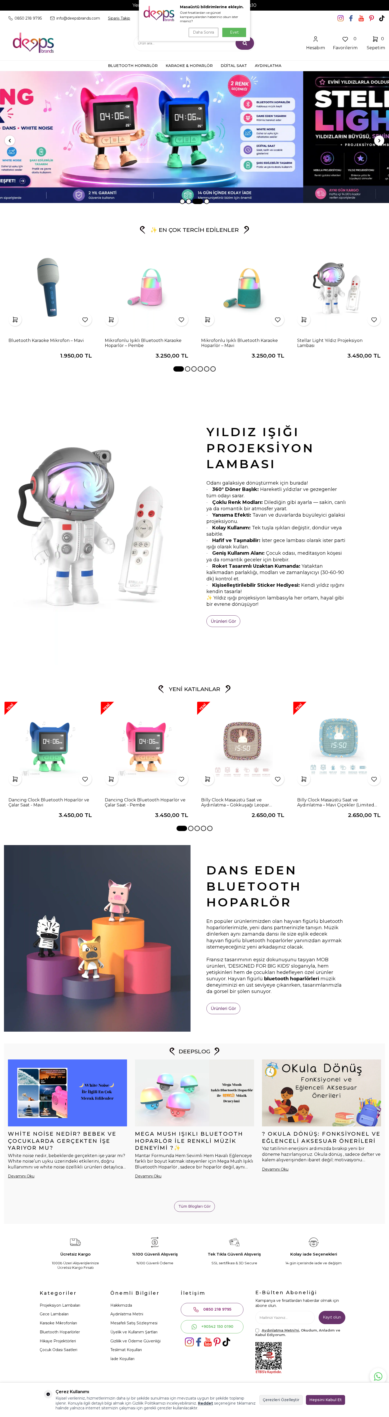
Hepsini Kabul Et (325, 1399)
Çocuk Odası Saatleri (58, 1349)
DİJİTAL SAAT (234, 65)
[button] (182, 201)
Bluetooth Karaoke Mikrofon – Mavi (46, 340)
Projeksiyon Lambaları (60, 1305)
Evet (234, 32)
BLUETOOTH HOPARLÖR (133, 65)
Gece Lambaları (54, 1314)
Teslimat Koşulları (126, 1349)
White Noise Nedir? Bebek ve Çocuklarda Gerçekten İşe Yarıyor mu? (62, 1141)
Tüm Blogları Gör (194, 1206)
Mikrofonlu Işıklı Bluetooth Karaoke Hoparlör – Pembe (143, 343)
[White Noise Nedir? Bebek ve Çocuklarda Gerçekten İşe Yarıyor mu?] (67, 1092)
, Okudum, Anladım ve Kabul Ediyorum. (297, 1332)
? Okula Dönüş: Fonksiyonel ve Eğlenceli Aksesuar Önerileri (321, 1137)
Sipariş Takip (119, 18)
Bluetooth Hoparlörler (60, 1332)
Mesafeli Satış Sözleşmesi (133, 1323)
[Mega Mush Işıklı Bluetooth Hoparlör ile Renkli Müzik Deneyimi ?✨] (194, 1092)
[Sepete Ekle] (15, 319)
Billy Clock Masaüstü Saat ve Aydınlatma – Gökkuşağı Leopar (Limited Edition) (235, 802)
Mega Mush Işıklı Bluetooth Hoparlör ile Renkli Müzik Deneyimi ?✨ (189, 1141)
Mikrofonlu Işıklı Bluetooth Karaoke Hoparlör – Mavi (239, 343)
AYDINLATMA (268, 65)
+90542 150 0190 (217, 1326)
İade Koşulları (122, 1358)
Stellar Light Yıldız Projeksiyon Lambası (330, 343)
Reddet (205, 1403)
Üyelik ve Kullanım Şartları (133, 1332)
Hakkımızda (121, 1305)
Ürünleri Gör (223, 621)
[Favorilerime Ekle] (85, 319)
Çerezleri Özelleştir (281, 1399)
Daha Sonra (203, 32)
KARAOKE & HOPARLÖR (189, 65)
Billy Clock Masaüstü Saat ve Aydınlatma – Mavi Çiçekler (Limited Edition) (335, 802)
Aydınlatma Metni (126, 1314)
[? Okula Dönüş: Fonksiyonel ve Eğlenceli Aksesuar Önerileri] (321, 1092)
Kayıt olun (332, 1317)
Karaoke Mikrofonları (58, 1323)
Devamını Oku (21, 1176)
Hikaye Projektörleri (58, 1341)
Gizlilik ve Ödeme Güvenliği (135, 1341)
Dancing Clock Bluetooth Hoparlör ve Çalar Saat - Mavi (48, 802)
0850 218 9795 (217, 1309)
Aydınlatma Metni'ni (280, 1330)
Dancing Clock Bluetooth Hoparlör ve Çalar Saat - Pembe (145, 802)
